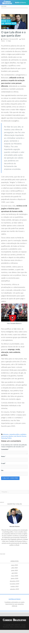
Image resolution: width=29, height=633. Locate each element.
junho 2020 (14, 570)
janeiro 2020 (14, 578)
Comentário (5, 449)
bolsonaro (6, 434)
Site (2, 470)
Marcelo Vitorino (21, 436)
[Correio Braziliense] (8, 2)
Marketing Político (6, 438)
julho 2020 (14, 568)
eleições (10, 436)
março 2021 (14, 565)
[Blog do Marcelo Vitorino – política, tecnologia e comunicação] (21, 2)
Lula (15, 436)
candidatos (23, 434)
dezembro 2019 (14, 581)
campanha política (14, 434)
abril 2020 (14, 573)
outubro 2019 (15, 586)
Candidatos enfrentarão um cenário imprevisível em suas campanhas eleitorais (15, 604)
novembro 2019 (14, 584)
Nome (3, 456)
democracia (4, 436)
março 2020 (14, 576)
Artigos (9, 41)
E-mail (3, 463)
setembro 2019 (14, 589)
